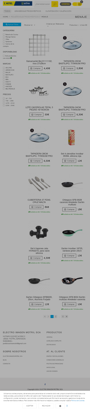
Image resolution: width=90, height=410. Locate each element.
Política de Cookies (77, 401)
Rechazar (46, 406)
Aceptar (29, 406)
